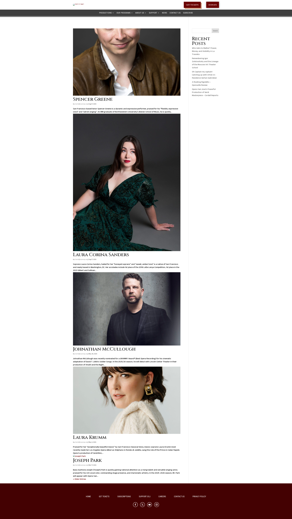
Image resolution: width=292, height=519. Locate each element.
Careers (162, 497)
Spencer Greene (93, 99)
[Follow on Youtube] (149, 504)
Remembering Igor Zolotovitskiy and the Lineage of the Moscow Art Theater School (205, 63)
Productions (105, 13)
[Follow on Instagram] (156, 504)
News (164, 13)
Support (153, 13)
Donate (213, 5)
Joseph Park (87, 460)
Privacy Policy (199, 497)
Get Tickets (192, 5)
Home (88, 497)
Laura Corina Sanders (101, 255)
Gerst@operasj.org (81, 104)
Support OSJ (144, 497)
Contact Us (175, 13)
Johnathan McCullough (104, 349)
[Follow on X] (142, 504)
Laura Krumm (89, 437)
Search (215, 31)
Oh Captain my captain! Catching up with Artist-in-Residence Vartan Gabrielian (204, 75)
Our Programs (124, 13)
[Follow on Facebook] (135, 504)
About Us (139, 13)
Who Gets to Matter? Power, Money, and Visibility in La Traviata (204, 51)
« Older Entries (79, 479)
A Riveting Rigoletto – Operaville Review (201, 84)
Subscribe (188, 13)
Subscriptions (124, 497)
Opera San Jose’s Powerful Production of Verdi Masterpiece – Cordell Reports (205, 92)
